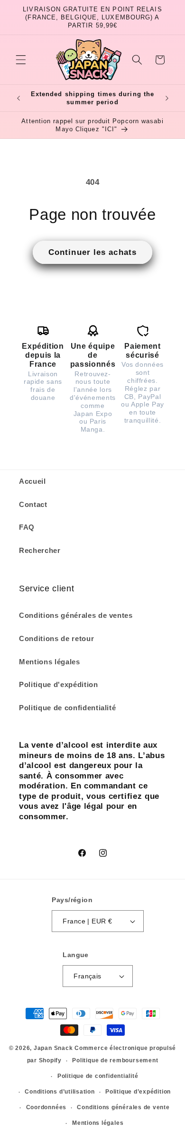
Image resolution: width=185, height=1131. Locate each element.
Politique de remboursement (115, 1060)
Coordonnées (46, 1107)
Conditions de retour (56, 638)
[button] (20, 59)
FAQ (27, 527)
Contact (33, 504)
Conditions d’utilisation (59, 1091)
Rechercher (40, 550)
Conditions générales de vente (123, 1107)
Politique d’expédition (138, 1091)
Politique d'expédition (58, 684)
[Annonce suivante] (167, 98)
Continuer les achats (92, 252)
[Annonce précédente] (18, 98)
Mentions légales (49, 662)
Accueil (32, 481)
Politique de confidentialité (67, 708)
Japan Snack (53, 1048)
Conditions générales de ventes (76, 615)
